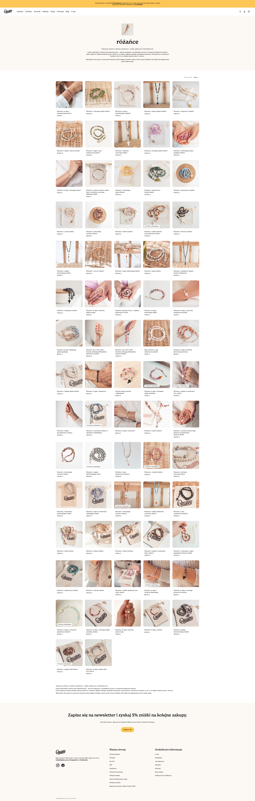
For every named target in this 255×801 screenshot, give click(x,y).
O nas (157, 794)
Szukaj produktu (114, 794)
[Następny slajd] (138, 94)
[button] (196, 77)
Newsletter (158, 797)
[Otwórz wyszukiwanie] (240, 11)
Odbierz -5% (127, 769)
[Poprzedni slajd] (117, 94)
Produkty (112, 797)
